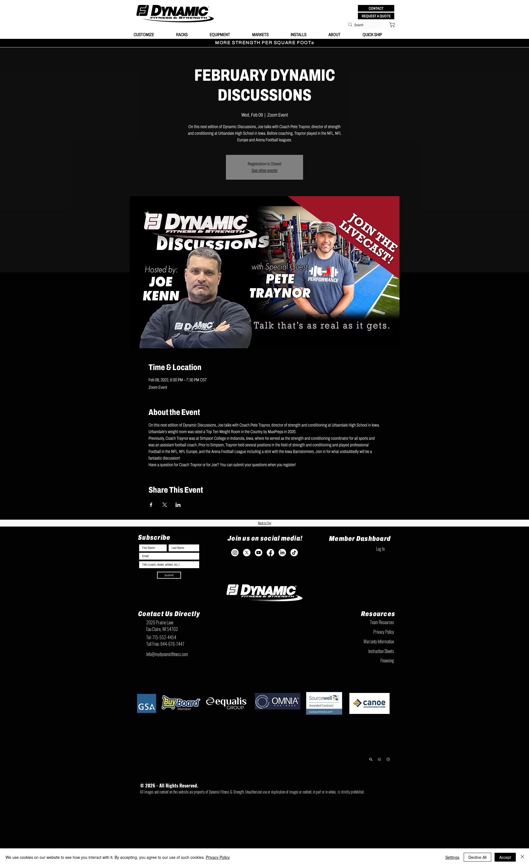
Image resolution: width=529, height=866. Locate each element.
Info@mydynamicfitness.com (167, 654)
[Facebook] (270, 552)
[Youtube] (258, 552)
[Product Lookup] (370, 759)
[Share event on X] (164, 505)
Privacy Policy (218, 857)
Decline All (477, 857)
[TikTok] (294, 552)
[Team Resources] (379, 759)
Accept (505, 857)
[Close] (522, 857)
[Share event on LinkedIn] (178, 505)
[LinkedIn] (282, 552)
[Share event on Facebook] (151, 505)
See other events (264, 170)
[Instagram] (235, 552)
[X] (246, 552)
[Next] (388, 759)
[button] (376, 8)
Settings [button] (452, 857)
